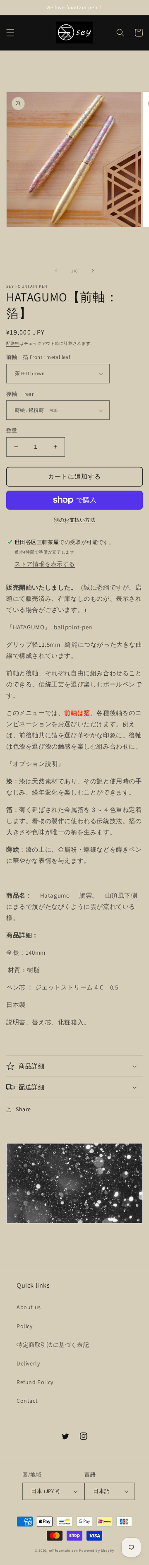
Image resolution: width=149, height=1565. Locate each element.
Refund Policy (35, 1382)
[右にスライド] (93, 271)
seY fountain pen (64, 1550)
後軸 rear (20, 393)
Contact (27, 1400)
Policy (25, 1326)
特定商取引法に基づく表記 (53, 1344)
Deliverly (28, 1363)
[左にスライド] (56, 271)
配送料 (12, 343)
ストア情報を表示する (44, 564)
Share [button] (23, 1109)
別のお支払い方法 (74, 520)
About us (29, 1307)
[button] (10, 33)
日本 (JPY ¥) (45, 1491)
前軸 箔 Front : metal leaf (38, 357)
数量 (11, 430)
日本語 (101, 1491)
